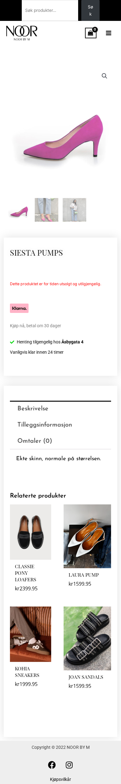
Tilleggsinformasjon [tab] (44, 425)
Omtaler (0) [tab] (34, 441)
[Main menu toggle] (109, 33)
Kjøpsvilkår (60, 779)
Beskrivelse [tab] (32, 409)
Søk (90, 10)
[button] (104, 76)
